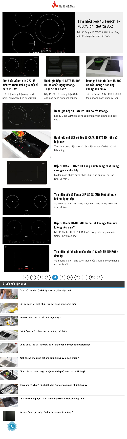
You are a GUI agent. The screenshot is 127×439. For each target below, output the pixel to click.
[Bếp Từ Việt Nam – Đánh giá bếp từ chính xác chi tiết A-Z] (63, 5)
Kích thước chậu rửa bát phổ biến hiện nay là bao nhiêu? (49, 358)
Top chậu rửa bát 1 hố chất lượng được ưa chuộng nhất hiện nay (53, 385)
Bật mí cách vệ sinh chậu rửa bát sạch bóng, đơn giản (48, 304)
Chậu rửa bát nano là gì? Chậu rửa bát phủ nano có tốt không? (52, 371)
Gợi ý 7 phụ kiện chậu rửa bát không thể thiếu (43, 331)
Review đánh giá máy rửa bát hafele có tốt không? (46, 412)
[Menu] (4, 5)
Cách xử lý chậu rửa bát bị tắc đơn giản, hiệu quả (45, 290)
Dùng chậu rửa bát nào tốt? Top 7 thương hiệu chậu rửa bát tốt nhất (55, 344)
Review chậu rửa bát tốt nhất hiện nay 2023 (42, 317)
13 (92, 277)
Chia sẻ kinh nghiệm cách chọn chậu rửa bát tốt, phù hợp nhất (52, 398)
